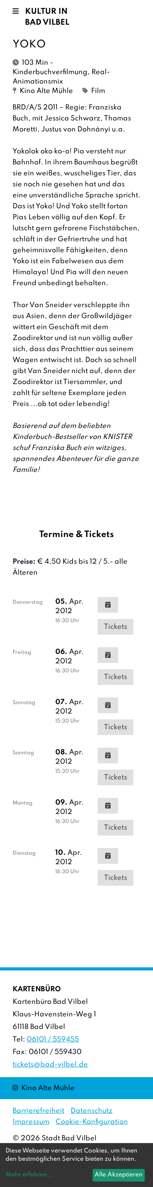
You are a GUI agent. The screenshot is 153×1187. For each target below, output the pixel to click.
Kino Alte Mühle (44, 1088)
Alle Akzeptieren (118, 1175)
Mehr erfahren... (29, 1175)
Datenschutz (92, 1110)
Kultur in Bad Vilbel (47, 17)
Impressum (31, 1121)
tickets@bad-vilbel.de (50, 1064)
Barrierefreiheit (38, 1110)
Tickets (115, 626)
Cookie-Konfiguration (92, 1121)
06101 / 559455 (53, 1039)
